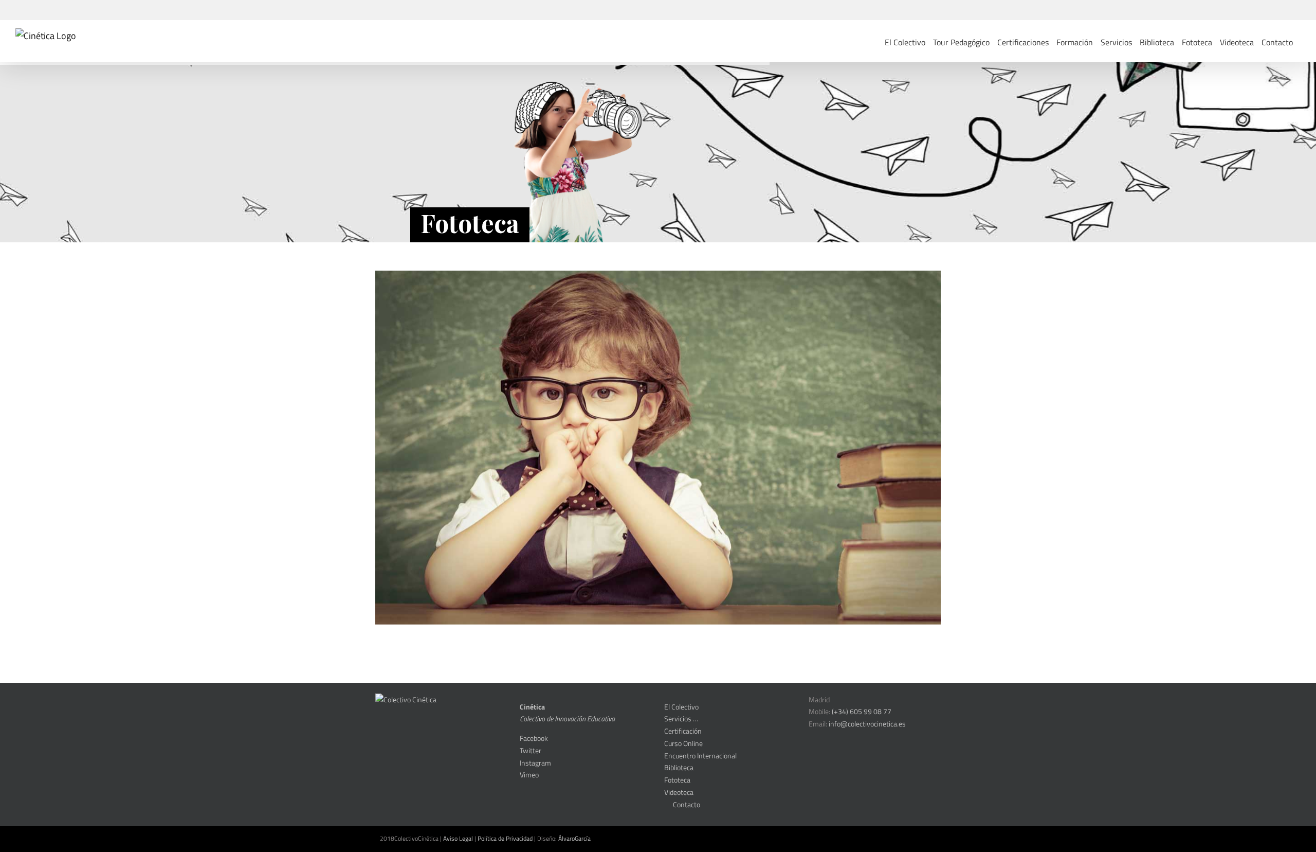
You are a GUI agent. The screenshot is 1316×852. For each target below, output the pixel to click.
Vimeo (529, 774)
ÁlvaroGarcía (574, 838)
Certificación (683, 730)
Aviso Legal (458, 838)
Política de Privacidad (505, 838)
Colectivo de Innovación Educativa (567, 718)
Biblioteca (678, 767)
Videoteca (678, 792)
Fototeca (677, 779)
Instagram (535, 762)
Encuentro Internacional (700, 755)
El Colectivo (681, 706)
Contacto (685, 804)
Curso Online (683, 743)
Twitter (530, 750)
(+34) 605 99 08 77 (861, 711)
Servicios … (681, 718)
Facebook (534, 738)
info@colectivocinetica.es (867, 723)
